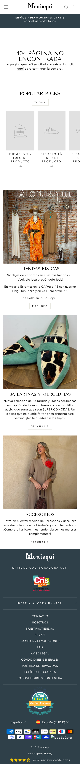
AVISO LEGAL (40, 653)
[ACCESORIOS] (40, 472)
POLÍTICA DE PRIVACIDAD (40, 665)
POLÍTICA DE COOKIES (40, 672)
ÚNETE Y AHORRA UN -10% (39, 603)
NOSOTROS (40, 622)
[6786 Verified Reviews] (40, 715)
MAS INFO (40, 306)
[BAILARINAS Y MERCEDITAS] (40, 352)
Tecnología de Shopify (40, 753)
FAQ (40, 647)
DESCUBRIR (40, 426)
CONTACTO (40, 616)
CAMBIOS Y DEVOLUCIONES (40, 641)
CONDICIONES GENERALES (40, 659)
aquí (20, 68)
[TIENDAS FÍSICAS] (40, 227)
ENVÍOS (40, 635)
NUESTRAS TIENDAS (40, 628)
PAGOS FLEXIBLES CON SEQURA (40, 678)
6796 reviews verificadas (51, 760)
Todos (40, 102)
